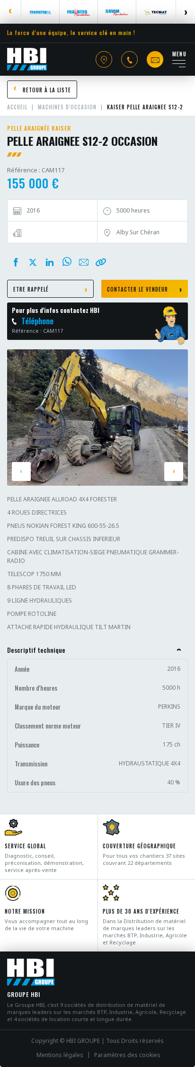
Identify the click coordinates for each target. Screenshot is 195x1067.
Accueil (17, 107)
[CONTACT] (155, 59)
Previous (10, 12)
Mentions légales (59, 1055)
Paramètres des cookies (127, 1055)
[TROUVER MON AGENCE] (104, 59)
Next (185, 12)
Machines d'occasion (67, 107)
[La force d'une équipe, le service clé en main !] (27, 59)
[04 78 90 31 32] (129, 59)
